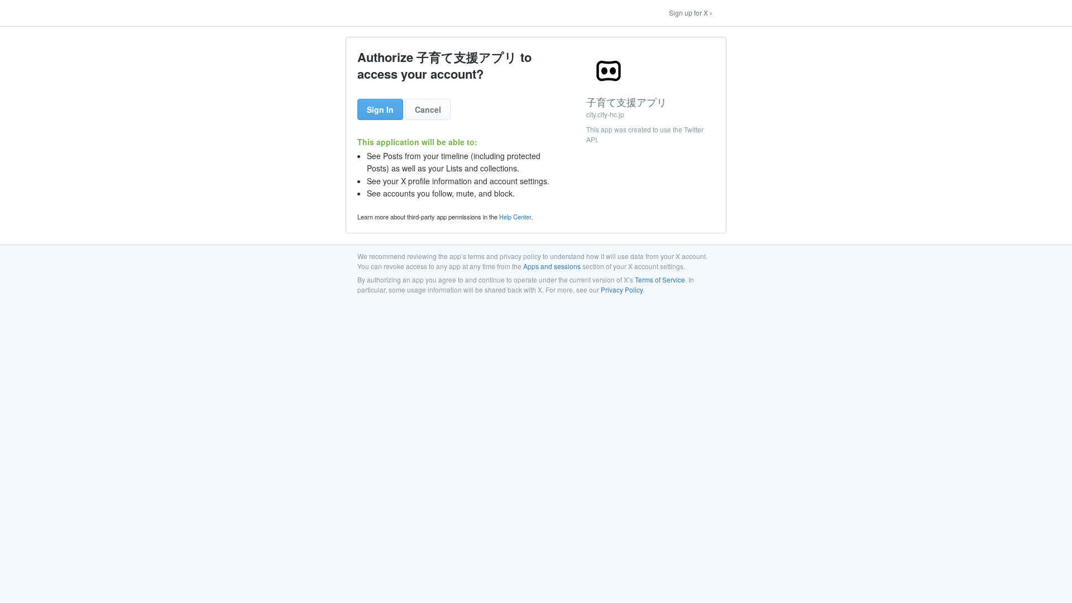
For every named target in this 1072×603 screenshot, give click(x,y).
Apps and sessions (552, 266)
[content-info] (650, 99)
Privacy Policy (622, 289)
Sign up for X (688, 12)
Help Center (515, 216)
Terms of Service (660, 279)
